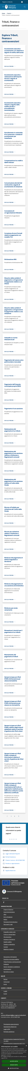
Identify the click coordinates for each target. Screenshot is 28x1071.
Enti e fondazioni (8, 917)
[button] (14, 1068)
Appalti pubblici (8, 942)
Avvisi (5, 984)
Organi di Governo (8, 909)
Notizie (5, 979)
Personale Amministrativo (10, 922)
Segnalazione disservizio (10, 1027)
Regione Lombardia (7, 2)
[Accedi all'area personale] (21, 2)
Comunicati (7, 982)
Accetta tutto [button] (14, 1061)
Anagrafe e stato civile (9, 932)
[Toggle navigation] (3, 7)
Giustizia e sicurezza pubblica (11, 959)
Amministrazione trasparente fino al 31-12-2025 (14, 1040)
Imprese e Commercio (9, 939)
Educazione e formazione (10, 957)
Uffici (5, 914)
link (6, 1058)
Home (3, 13)
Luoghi (5, 991)
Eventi (5, 994)
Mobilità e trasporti (9, 949)
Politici (5, 919)
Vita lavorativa (7, 937)
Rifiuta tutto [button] (14, 1065)
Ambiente (6, 964)
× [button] (26, 1045)
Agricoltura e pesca (9, 972)
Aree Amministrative (9, 912)
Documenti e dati (8, 924)
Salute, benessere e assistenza (12, 967)
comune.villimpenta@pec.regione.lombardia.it (13, 1015)
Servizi (9, 13)
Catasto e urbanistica (9, 944)
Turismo (6, 947)
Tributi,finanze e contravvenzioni (12, 962)
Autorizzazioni (7, 969)
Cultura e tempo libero (9, 934)
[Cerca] (25, 7)
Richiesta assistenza (9, 1032)
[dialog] (14, 1057)
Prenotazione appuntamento (11, 1024)
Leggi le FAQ (7, 1029)
